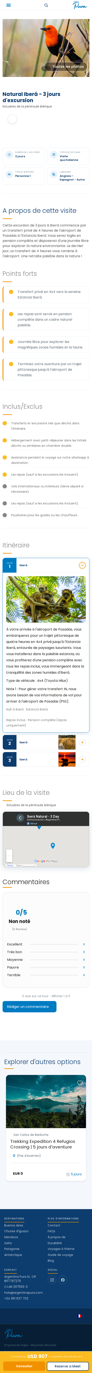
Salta (8, 1243)
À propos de (56, 1237)
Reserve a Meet (68, 1366)
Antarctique (13, 1255)
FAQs (51, 1231)
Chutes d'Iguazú (16, 1231)
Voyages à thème (61, 1249)
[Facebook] (62, 1280)
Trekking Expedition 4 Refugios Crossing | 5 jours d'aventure (42, 1144)
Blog (51, 1260)
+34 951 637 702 (16, 1299)
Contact (54, 1225)
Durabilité (55, 1243)
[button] (8, 5)
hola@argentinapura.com (23, 1293)
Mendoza (11, 1237)
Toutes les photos (68, 66)
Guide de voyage (60, 1255)
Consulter (24, 1366)
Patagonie (11, 1249)
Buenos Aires (13, 1225)
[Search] (46, 5)
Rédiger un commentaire (28, 1006)
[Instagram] (52, 1280)
